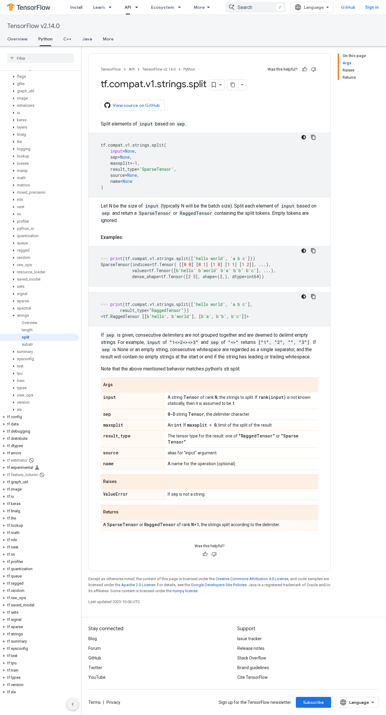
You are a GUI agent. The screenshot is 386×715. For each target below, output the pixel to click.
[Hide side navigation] (73, 704)
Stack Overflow (251, 658)
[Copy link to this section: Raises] (123, 482)
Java (87, 39)
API (128, 7)
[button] (39, 76)
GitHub (348, 7)
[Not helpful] (313, 69)
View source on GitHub (136, 105)
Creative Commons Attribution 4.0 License (252, 579)
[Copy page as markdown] (232, 85)
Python (45, 39)
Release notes (250, 648)
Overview (17, 39)
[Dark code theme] (303, 137)
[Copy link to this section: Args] (119, 385)
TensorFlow (111, 69)
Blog (92, 638)
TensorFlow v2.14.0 (33, 26)
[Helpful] (304, 69)
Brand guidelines (253, 667)
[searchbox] (40, 58)
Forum (94, 648)
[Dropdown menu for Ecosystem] (181, 7)
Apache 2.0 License (138, 585)
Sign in (372, 7)
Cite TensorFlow (252, 677)
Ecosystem (162, 7)
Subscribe (313, 702)
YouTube (97, 677)
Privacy (113, 702)
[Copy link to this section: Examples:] (129, 237)
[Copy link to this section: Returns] (125, 512)
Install (76, 7)
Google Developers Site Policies (219, 585)
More (199, 7)
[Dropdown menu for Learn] (112, 7)
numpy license (185, 591)
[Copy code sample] (313, 137)
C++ (67, 39)
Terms (94, 702)
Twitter (95, 667)
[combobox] (256, 7)
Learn (99, 7)
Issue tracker (249, 638)
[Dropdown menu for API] (138, 7)
